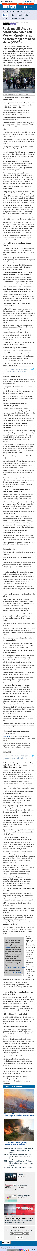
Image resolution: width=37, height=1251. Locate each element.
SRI (15, 1230)
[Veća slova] (34, 22)
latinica (3, 1)
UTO (11, 1230)
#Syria (8, 947)
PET (23, 1230)
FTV (35, 1249)
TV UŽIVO (10, 3)
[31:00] (11, 1177)
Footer (7, 1242)
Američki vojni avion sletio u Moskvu (18, 1167)
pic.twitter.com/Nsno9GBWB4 (15, 967)
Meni (30, 7)
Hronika (11, 15)
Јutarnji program (24, 1195)
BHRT (31, 1249)
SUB (27, 1230)
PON (6, 1230)
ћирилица (9, 1)
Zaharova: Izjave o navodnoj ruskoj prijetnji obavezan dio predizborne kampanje (17, 1157)
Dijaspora (13, 18)
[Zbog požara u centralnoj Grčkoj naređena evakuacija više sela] (19, 1129)
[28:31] (11, 1187)
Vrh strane (12, 1250)
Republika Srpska (9, 12)
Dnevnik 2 (21, 1175)
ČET (19, 1230)
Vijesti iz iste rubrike (12, 1087)
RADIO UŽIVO (26, 3)
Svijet (5, 15)
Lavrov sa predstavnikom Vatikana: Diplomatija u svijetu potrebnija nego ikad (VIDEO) (18, 1163)
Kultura (26, 15)
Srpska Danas (22, 1185)
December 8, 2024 (15, 973)
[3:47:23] (11, 1198)
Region (29, 12)
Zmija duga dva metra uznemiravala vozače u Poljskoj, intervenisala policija (18, 1150)
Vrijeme (22, 18)
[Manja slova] (32, 22)
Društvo (5, 18)
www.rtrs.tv (20, 1248)
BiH (18, 12)
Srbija (23, 12)
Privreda (19, 15)
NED (32, 1230)
